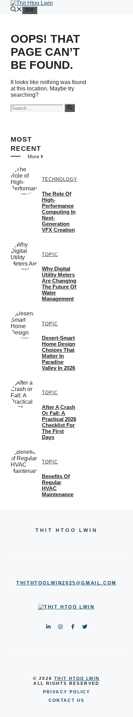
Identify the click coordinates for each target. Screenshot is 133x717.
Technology (59, 179)
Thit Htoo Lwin (77, 678)
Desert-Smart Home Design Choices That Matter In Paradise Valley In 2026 (58, 353)
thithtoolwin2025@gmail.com (66, 583)
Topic (50, 254)
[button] (16, 10)
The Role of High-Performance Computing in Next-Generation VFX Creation (59, 212)
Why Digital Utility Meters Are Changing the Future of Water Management (59, 284)
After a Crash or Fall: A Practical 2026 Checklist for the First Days (59, 422)
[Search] (70, 108)
